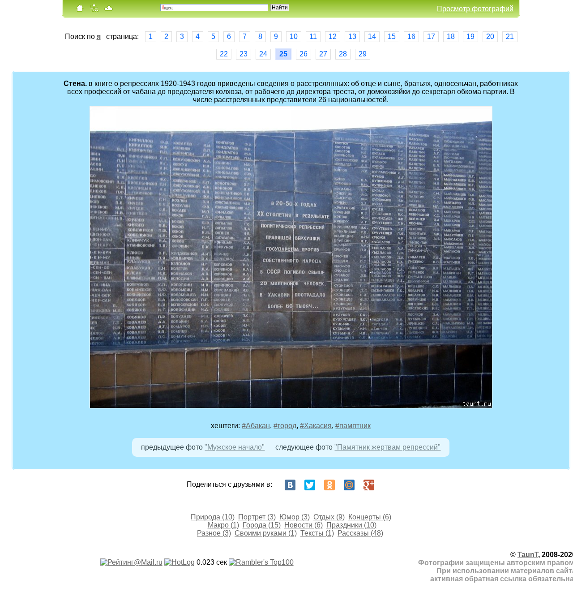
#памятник (353, 425)
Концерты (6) (369, 517)
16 (411, 36)
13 (352, 36)
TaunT (527, 554)
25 (283, 54)
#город (285, 425)
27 (323, 54)
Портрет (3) (257, 517)
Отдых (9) (329, 517)
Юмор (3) (294, 517)
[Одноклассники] (329, 485)
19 (470, 36)
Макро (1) (223, 525)
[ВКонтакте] (290, 485)
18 (451, 36)
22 (224, 54)
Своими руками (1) (266, 533)
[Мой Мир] (349, 485)
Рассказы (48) (360, 533)
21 (510, 36)
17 (431, 36)
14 (372, 36)
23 (243, 54)
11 (313, 36)
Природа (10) (213, 517)
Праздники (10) (351, 525)
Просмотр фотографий (475, 9)
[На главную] (79, 10)
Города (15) (262, 525)
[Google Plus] (368, 485)
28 (343, 54)
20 (490, 36)
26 (303, 54)
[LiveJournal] (388, 485)
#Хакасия (316, 425)
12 (333, 36)
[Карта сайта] (94, 10)
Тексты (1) (317, 533)
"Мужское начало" (235, 447)
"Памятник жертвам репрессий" (387, 447)
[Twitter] (309, 485)
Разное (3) (214, 533)
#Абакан (256, 425)
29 (363, 54)
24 (263, 54)
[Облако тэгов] (108, 10)
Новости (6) (303, 525)
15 (392, 36)
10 (294, 36)
